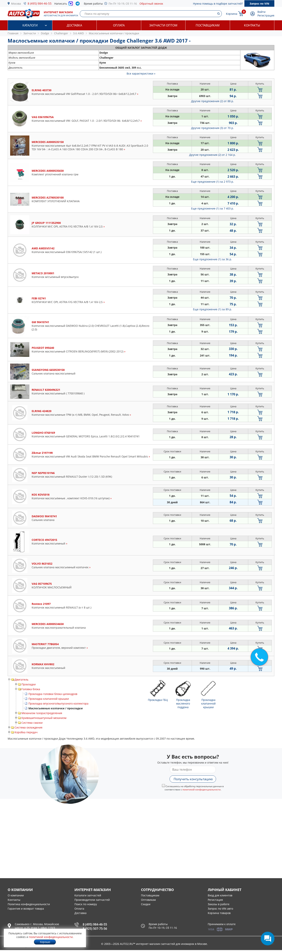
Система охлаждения (28, 727)
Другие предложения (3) (212, 128)
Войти (261, 12)
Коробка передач (26, 732)
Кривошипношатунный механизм (43, 718)
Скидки (145, 904)
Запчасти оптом (163, 25)
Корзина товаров (219, 913)
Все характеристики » (141, 73)
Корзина (231, 14)
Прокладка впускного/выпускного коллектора (58, 703)
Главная (13, 33)
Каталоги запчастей (87, 895)
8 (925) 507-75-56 (95, 928)
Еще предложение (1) (212, 181)
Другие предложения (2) (212, 101)
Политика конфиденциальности (29, 904)
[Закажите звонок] (259, 657)
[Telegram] (78, 4)
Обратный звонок (151, 3)
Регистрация (265, 15)
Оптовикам (148, 900)
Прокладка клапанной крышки (48, 699)
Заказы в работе (218, 904)
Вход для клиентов (220, 895)
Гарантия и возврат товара (26, 908)
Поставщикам (207, 25)
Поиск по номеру (85, 904)
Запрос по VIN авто (220, 908)
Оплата (119, 25)
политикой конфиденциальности (201, 789)
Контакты (252, 25)
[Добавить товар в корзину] (260, 89)
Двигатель (21, 679)
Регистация (215, 900)
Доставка (74, 25)
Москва (16, 3)
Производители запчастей (92, 900)
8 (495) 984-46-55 (40, 3)
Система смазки (32, 722)
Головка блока (30, 689)
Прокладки (28, 684)
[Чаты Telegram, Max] (267, 938)
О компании (16, 895)
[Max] (70, 5)
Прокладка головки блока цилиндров (52, 694)
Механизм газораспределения (41, 713)
